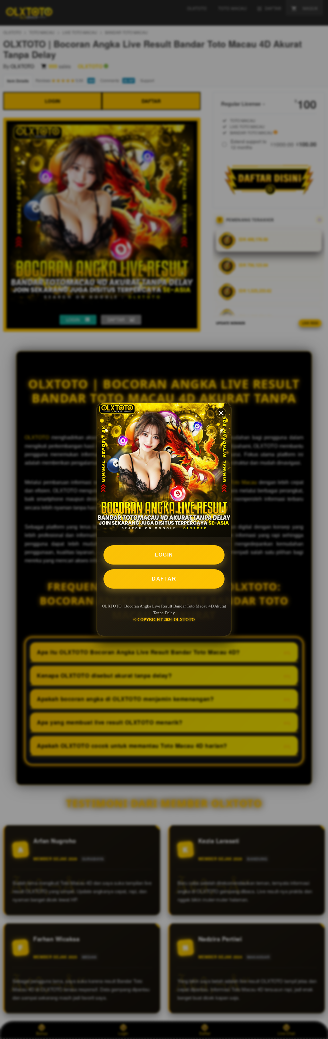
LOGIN (164, 554)
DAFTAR (164, 579)
